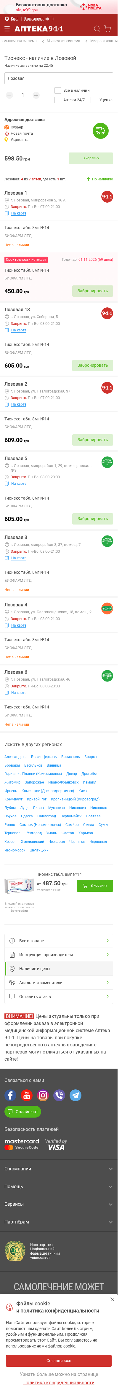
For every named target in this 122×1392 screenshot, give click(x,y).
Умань (51, 833)
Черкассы (57, 842)
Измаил (89, 782)
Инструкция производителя (46, 954)
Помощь (13, 1186)
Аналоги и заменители (40, 982)
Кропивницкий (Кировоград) (75, 799)
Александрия (15, 757)
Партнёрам (16, 1222)
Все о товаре (31, 940)
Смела (88, 825)
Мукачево (56, 808)
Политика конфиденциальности (58, 1382)
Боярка (90, 757)
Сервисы (14, 1204)
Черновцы (98, 842)
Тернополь (13, 833)
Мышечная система (63, 41)
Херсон (10, 842)
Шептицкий (39, 850)
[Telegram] (75, 1095)
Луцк (24, 808)
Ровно (9, 825)
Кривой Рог (36, 799)
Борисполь (70, 757)
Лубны (10, 808)
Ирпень (10, 791)
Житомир (12, 782)
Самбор (72, 825)
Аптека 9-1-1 (39, 28)
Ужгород (34, 833)
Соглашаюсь (112, 1299)
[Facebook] (10, 1095)
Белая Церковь (44, 757)
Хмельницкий (32, 842)
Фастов (68, 833)
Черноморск (14, 850)
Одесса (27, 816)
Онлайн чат (27, 1111)
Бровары (12, 765)
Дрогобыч (90, 774)
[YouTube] (27, 1095)
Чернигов (77, 842)
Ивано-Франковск (63, 782)
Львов (38, 808)
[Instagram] (43, 1095)
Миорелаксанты (104, 41)
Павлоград (46, 816)
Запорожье (34, 782)
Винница (54, 765)
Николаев (77, 808)
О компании (17, 1169)
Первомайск (70, 816)
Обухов (10, 816)
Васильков (33, 765)
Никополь (98, 808)
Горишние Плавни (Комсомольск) (33, 774)
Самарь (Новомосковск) (40, 825)
